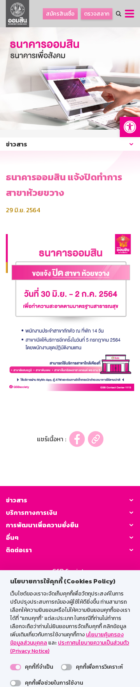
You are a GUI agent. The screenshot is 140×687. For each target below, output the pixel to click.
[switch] (15, 667)
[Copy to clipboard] (95, 439)
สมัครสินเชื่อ (60, 14)
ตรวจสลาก (96, 14)
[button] (130, 127)
